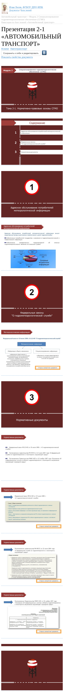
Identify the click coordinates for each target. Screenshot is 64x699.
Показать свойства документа (17, 57)
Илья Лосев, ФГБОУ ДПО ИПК (26, 7)
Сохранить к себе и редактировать (21, 53)
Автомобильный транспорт (14, 17)
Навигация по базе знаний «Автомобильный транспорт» (28, 22)
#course (5, 48)
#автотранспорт (18, 48)
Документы (14, 10)
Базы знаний (26, 10)
